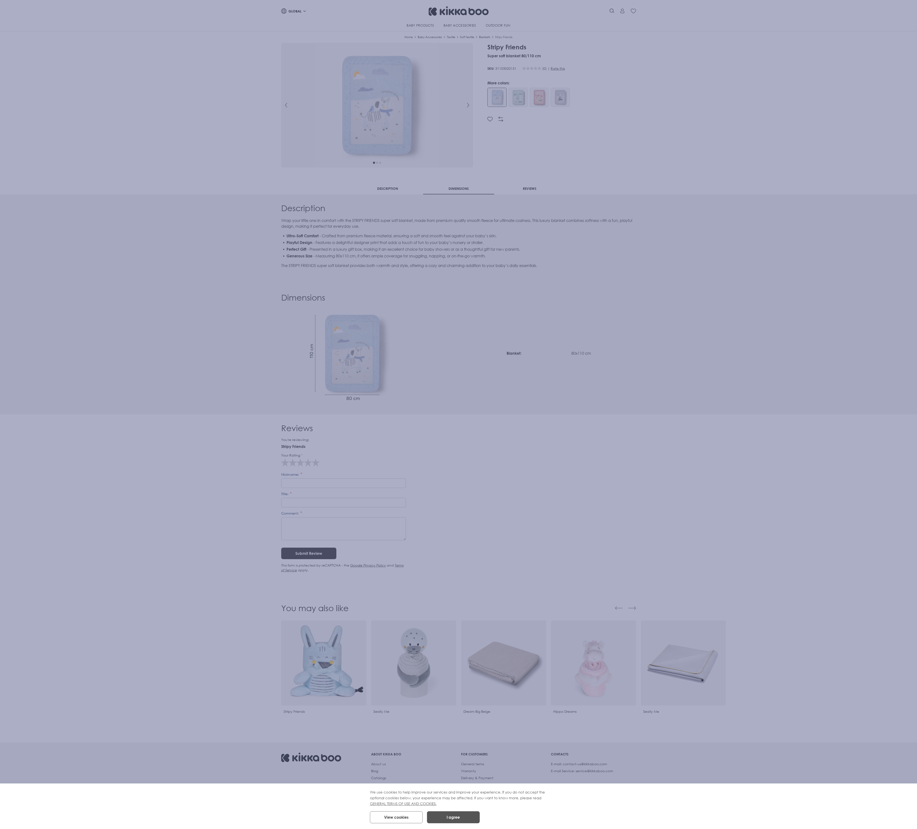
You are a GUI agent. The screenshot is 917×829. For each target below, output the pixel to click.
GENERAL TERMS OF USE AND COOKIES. (403, 803)
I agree (453, 817)
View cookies (396, 817)
